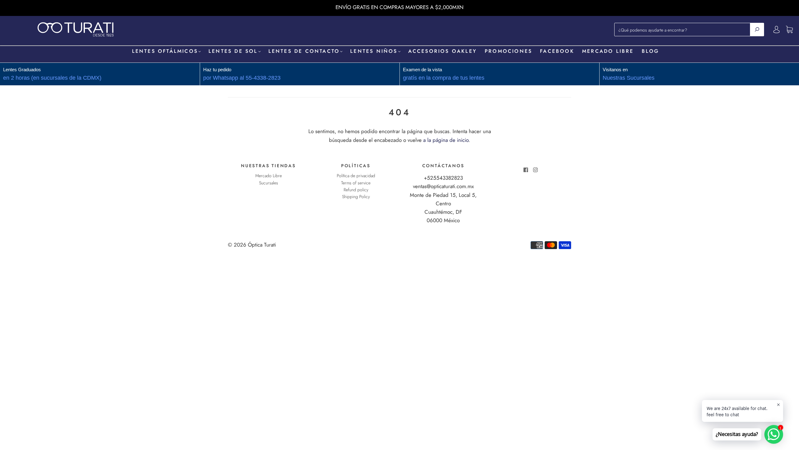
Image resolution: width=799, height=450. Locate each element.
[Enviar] (757, 29)
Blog (650, 51)
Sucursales (268, 183)
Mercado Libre (608, 51)
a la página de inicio (445, 140)
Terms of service (355, 183)
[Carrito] (789, 30)
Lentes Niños (373, 51)
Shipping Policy (356, 196)
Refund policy (356, 190)
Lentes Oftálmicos (165, 51)
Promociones (508, 51)
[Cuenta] (776, 29)
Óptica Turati (262, 244)
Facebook (557, 51)
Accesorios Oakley (442, 51)
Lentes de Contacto (304, 51)
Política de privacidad (356, 175)
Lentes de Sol (233, 51)
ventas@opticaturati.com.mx (443, 186)
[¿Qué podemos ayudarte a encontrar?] (684, 29)
